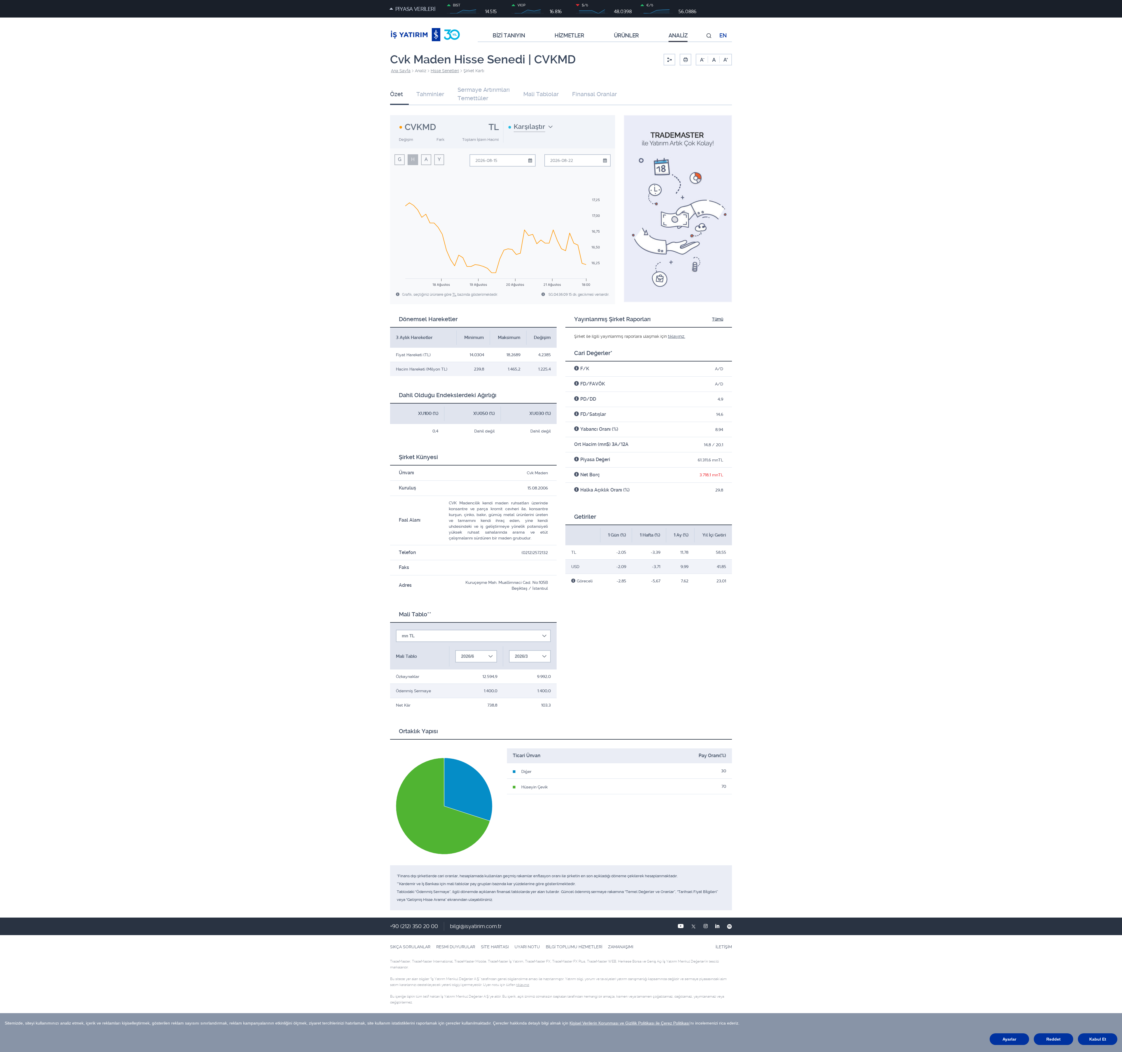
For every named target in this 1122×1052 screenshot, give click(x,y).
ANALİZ (678, 35)
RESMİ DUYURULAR (455, 946)
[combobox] (530, 129)
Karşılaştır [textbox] (529, 127)
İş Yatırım (425, 35)
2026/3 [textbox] (521, 656)
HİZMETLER (569, 35)
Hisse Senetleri (445, 70)
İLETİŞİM (724, 946)
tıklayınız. (676, 336)
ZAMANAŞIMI (620, 946)
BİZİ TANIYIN (509, 35)
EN (722, 35)
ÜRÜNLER (626, 35)
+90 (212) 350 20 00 (414, 926)
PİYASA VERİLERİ (415, 9)
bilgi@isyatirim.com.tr (475, 926)
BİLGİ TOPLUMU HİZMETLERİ (574, 946)
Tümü (717, 319)
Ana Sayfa (401, 70)
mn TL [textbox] (408, 635)
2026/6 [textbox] (467, 656)
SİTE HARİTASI (495, 946)
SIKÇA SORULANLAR (410, 946)
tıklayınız (522, 985)
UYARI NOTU (527, 946)
